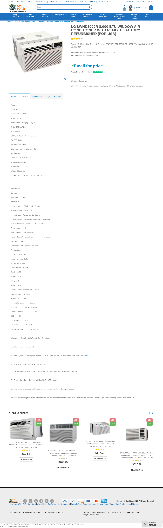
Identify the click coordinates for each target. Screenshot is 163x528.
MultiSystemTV (59, 15)
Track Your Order (87, 1)
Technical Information (19, 96)
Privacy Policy (102, 504)
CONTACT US (141, 8)
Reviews (57, 96)
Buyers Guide (70, 1)
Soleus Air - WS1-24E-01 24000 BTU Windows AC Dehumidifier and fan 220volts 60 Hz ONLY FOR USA (63, 453)
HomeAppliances (30, 15)
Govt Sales (32, 504)
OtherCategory (147, 15)
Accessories (37, 96)
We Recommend (64, 504)
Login (150, 1)
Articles (122, 504)
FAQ (24, 504)
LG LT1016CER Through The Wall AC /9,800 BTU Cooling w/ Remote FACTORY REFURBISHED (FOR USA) (26, 444)
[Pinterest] (47, 501)
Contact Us (40, 1)
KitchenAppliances (44, 15)
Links (129, 504)
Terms (112, 504)
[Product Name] (26, 429)
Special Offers (55, 1)
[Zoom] (65, 79)
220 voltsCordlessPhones (134, 16)
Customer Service (89, 504)
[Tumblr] (52, 501)
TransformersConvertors (87, 15)
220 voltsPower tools (103, 15)
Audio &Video (73, 15)
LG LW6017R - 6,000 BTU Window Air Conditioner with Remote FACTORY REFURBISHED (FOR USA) (100, 443)
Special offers (76, 504)
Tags (48, 96)
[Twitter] (30, 501)
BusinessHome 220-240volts (119, 16)
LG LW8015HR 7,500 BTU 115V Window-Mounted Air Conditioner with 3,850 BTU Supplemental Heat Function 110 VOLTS (137, 455)
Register (140, 1)
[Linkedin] (36, 501)
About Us (20, 1)
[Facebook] (25, 501)
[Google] (41, 501)
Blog (30, 1)
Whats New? (41, 504)
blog (117, 504)
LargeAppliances (15, 15)
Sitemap (135, 504)
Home (11, 1)
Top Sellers (52, 504)
